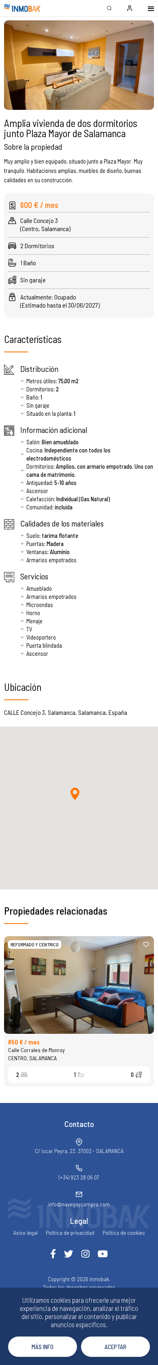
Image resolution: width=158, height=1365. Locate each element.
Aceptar (115, 1346)
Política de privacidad (70, 1232)
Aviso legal (25, 1232)
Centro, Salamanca (32, 1058)
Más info (42, 1346)
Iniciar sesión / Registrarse (130, 8)
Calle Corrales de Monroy (36, 1049)
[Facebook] (53, 1254)
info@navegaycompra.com (79, 1204)
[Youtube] (103, 1254)
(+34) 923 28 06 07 (79, 1177)
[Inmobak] (22, 8)
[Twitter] (68, 1254)
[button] (79, 65)
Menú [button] (146, 8)
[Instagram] (85, 1254)
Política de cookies (123, 1232)
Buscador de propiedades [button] (109, 8)
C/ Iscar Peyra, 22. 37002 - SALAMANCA (79, 1150)
